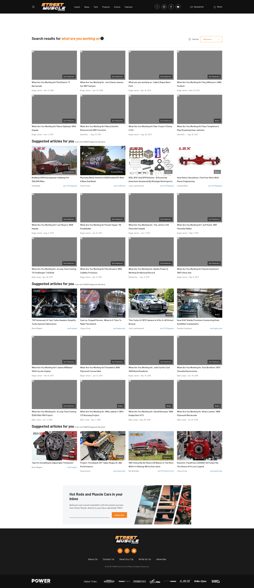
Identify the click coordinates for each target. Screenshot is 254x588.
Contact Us (108, 559)
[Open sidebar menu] (33, 6)
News (86, 7)
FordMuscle (120, 186)
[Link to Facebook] (171, 6)
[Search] (102, 38)
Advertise (161, 559)
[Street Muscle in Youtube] (134, 550)
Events (117, 7)
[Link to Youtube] (178, 6)
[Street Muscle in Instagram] (120, 550)
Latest (77, 7)
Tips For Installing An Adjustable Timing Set (52, 462)
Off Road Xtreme (167, 471)
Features (128, 7)
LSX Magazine (71, 186)
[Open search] (157, 6)
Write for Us (145, 559)
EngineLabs (120, 328)
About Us (92, 559)
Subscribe (119, 515)
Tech (96, 7)
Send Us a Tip (126, 559)
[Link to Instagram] (164, 6)
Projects (106, 7)
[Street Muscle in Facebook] (127, 550)
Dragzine (73, 328)
